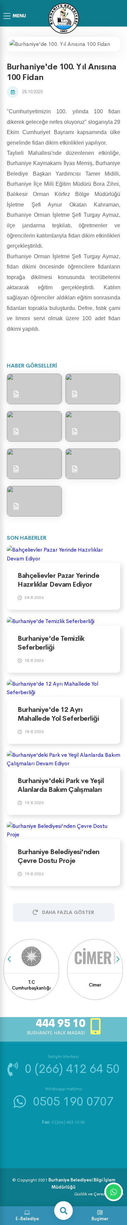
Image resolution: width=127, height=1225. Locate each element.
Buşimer (99, 1219)
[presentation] (9, 959)
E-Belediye (27, 1219)
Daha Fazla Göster (68, 912)
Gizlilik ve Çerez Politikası (99, 1194)
